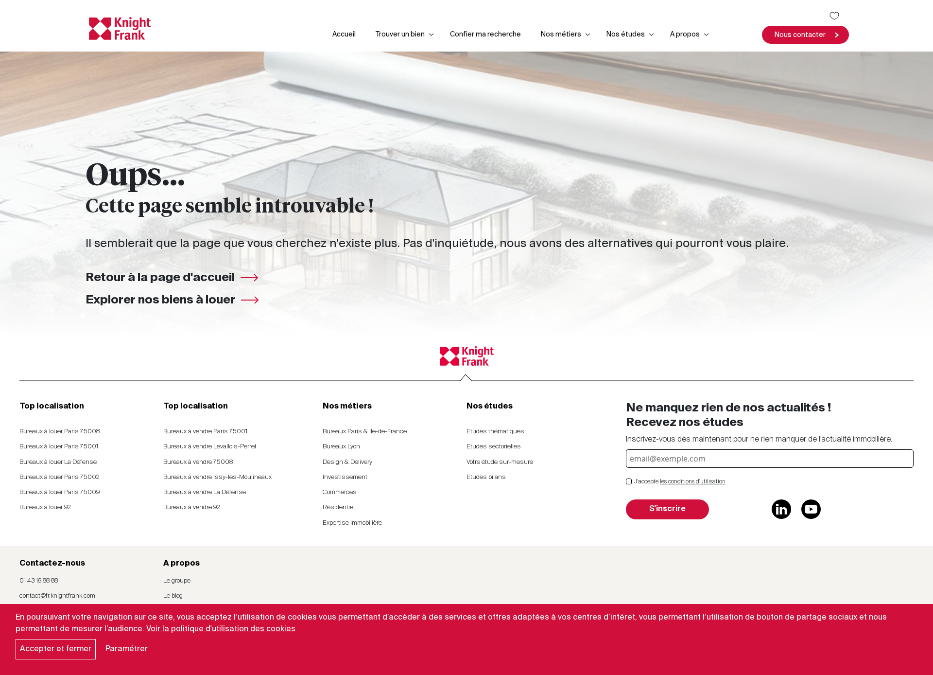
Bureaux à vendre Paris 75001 (205, 431)
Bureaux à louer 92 (45, 507)
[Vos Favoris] (834, 16)
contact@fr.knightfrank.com (57, 596)
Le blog (173, 596)
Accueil (344, 34)
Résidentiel (339, 507)
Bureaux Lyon (341, 447)
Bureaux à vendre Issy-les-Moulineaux (217, 477)
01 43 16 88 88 (38, 581)
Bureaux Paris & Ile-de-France (365, 431)
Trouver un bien (400, 34)
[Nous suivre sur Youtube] (811, 509)
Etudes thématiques (495, 431)
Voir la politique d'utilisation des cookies (220, 629)
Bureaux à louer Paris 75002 (59, 477)
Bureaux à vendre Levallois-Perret (210, 447)
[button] (805, 35)
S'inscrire (667, 509)
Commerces (340, 492)
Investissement (345, 477)
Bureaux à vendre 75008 (198, 462)
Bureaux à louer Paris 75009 (59, 492)
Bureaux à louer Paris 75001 (58, 447)
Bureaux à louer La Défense (58, 462)
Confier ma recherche (485, 34)
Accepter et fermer (55, 649)
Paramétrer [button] (126, 649)
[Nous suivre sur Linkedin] (781, 509)
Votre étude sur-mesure (499, 462)
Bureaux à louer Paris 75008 (59, 431)
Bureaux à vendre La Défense (204, 492)
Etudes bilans (486, 477)
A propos (685, 34)
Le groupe (176, 581)
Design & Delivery (347, 462)
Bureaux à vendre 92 (191, 507)
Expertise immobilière (352, 523)
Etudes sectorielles (493, 447)
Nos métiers (561, 34)
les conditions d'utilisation (693, 482)
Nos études (625, 34)
